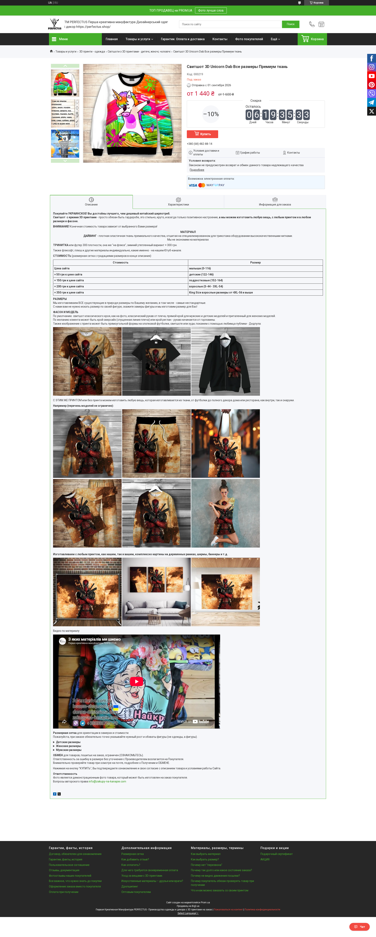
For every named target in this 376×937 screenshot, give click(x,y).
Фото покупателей (249, 39)
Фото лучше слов (211, 10)
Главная (112, 39)
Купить (205, 134)
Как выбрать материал (206, 854)
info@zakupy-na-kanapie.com (107, 781)
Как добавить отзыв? (135, 859)
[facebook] (54, 794)
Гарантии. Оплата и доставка (183, 39)
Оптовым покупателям (136, 892)
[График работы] (321, 24)
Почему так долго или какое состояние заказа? (221, 870)
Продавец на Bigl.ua (188, 906)
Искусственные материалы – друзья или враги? (152, 881)
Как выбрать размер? (205, 859)
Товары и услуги (138, 39)
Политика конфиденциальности (262, 909)
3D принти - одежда (92, 51)
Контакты (219, 39)
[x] (59, 794)
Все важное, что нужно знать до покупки (75, 881)
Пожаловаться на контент (228, 909)
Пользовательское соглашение (69, 864)
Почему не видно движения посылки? (215, 875)
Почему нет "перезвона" (206, 864)
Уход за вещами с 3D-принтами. (142, 875)
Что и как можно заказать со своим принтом (219, 890)
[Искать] (290, 24)
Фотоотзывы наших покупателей (70, 875)
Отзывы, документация (64, 870)
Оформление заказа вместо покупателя (75, 886)
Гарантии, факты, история (65, 859)
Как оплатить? (130, 864)
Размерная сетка (132, 854)
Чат (362, 926)
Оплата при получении (63, 892)
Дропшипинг (129, 886)
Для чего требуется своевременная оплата (149, 870)
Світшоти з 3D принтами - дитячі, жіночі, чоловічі (139, 51)
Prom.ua (205, 902)
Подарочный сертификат (276, 854)
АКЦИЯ (264, 859)
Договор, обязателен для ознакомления (75, 854)
